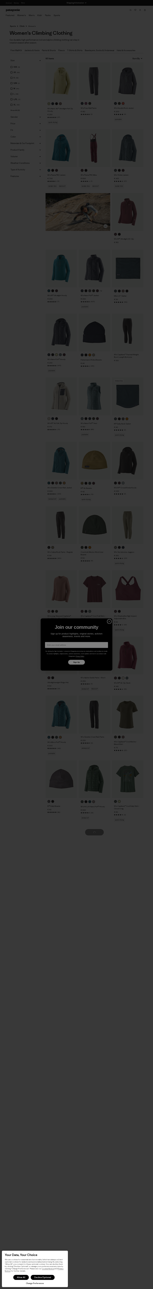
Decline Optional (42, 1277)
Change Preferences (35, 1283)
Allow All (21, 1277)
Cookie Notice (48, 1268)
